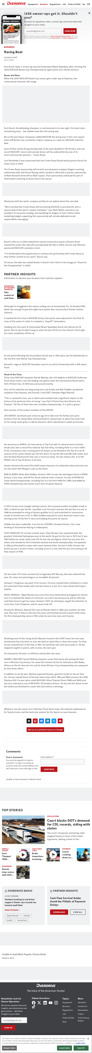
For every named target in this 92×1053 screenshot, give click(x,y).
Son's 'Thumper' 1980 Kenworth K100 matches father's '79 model (7, 856)
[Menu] (3, 3)
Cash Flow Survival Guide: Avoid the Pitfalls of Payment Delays (68, 901)
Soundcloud (22, 920)
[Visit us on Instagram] (56, 1002)
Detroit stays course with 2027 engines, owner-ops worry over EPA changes (8, 872)
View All (77, 912)
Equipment (7, 866)
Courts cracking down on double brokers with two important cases (68, 854)
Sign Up (8, 1027)
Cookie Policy (80, 1043)
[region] (46, 1044)
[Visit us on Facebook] (33, 1002)
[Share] (41, 721)
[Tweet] (54, 721)
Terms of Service (68, 38)
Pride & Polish (5, 850)
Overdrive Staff (10, 57)
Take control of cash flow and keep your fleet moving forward (9, 295)
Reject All (81, 1048)
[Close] (88, 1038)
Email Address (47, 757)
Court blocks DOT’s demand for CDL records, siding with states (68, 824)
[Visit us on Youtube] (50, 1002)
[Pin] (60, 721)
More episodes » (12, 910)
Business (9, 47)
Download (59, 912)
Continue (49, 769)
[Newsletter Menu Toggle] (88, 3)
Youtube (27, 915)
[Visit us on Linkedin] (45, 1002)
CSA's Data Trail (37, 850)
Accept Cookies (64, 1048)
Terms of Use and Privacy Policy (61, 36)
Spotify (9, 920)
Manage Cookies (9, 1048)
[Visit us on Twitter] (39, 1002)
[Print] (29, 721)
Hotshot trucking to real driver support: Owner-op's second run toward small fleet (20, 902)
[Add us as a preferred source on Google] (35, 721)
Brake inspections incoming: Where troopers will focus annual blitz (38, 856)
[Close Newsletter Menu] (89, 13)
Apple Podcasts (13, 915)
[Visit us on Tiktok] (33, 1006)
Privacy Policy (55, 38)
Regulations (53, 816)
